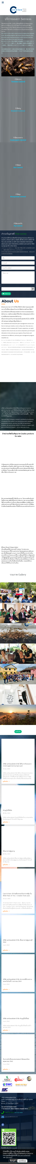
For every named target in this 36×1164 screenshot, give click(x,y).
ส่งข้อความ (7, 294)
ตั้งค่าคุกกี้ (12, 1161)
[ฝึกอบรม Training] (18, 592)
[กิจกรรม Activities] (18, 674)
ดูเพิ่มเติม (18, 732)
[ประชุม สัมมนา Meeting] (18, 613)
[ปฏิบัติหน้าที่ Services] (18, 694)
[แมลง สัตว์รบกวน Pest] (18, 633)
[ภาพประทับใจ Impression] (18, 715)
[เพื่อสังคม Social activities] (18, 653)
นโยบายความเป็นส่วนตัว (24, 1155)
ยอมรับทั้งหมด (22, 1161)
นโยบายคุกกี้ (9, 1157)
